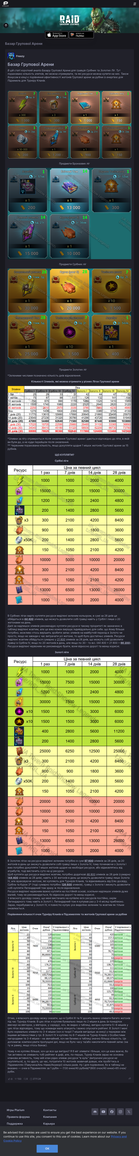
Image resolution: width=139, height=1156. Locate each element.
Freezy (20, 56)
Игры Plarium (15, 1110)
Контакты (49, 1110)
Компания (50, 1116)
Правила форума (18, 1116)
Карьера (49, 1123)
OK (47, 1148)
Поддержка (15, 1123)
